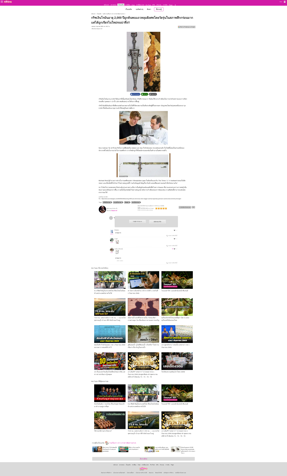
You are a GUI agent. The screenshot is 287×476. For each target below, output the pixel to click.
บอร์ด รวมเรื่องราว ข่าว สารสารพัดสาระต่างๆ (113, 13)
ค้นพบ (126, 202)
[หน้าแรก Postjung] (8, 1)
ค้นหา (149, 9)
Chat (133, 5)
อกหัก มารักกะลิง (119, 249)
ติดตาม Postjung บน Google (187, 27)
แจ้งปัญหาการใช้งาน (168, 472)
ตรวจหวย (113, 5)
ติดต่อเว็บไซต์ (158, 472)
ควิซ (153, 5)
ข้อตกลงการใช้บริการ (106, 472)
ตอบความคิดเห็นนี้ (172, 235)
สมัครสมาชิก (157, 221)
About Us (151, 472)
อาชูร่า (116, 238)
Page (170, 5)
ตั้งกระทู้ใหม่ (143, 459)
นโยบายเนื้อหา (130, 472)
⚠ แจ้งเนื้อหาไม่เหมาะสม (184, 207)
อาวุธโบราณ (117, 202)
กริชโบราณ (106, 202)
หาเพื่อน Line (140, 5)
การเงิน (165, 5)
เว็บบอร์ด (121, 5)
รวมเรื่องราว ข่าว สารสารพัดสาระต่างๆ (122, 443)
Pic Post (148, 5)
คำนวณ (159, 5)
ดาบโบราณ (135, 202)
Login (137, 221)
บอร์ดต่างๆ (139, 9)
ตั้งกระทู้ (159, 9)
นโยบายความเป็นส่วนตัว (119, 472)
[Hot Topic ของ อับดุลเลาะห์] (102, 212)
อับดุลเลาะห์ (99, 28)
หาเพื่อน (127, 5)
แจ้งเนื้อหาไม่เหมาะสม (180, 472)
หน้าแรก (106, 5)
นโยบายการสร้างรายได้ (141, 472)
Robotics (117, 230)
